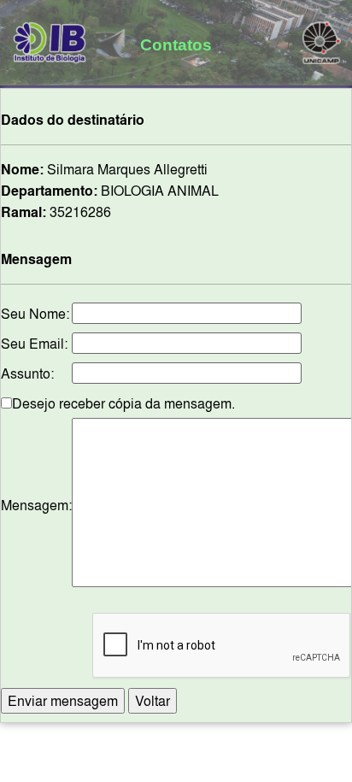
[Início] (50, 39)
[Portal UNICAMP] (321, 39)
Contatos (176, 44)
